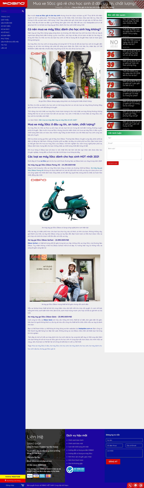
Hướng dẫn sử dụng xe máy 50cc (80, 453)
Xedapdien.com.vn (85, 328)
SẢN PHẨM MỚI (6, 23)
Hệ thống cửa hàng (13, 481)
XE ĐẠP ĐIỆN (5, 35)
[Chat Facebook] (135, 485)
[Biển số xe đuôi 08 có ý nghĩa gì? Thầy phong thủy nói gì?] (114, 115)
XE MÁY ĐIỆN (5, 26)
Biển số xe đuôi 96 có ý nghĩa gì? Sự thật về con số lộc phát (131, 53)
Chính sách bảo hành (75, 440)
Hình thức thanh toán (75, 460)
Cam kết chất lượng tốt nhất (78, 447)
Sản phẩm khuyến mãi (10, 42)
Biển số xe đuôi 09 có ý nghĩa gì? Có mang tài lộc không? (131, 103)
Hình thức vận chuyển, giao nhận (80, 457)
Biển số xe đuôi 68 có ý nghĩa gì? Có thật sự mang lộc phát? (131, 93)
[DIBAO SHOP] (13, 3)
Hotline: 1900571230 (12, 477)
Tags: (30, 346)
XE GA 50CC (5, 29)
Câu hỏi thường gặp (75, 463)
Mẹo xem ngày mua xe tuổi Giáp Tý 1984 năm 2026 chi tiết (131, 21)
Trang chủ (5, 17)
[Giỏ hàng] (22, 485)
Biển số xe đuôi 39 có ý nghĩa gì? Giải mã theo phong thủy (131, 63)
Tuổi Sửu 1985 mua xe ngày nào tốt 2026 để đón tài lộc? (131, 42)
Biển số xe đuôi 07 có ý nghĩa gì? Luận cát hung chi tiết (131, 124)
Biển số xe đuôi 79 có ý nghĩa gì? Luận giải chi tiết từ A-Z (131, 83)
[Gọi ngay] (130, 485)
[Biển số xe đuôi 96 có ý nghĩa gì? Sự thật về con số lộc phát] (114, 54)
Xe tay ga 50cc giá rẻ (47, 349)
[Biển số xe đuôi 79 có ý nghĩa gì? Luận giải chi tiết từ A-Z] (114, 84)
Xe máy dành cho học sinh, (79, 346)
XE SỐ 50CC (5, 32)
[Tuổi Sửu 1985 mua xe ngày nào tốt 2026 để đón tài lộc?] (114, 43)
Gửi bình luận (112, 163)
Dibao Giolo (48, 320)
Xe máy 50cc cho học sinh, (59, 346)
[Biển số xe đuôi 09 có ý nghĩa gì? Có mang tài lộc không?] (114, 105)
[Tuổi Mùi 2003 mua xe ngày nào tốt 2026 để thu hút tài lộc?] (114, 74)
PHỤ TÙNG (5, 39)
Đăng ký (113, 461)
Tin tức (4, 45)
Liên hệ (4, 48)
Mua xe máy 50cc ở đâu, (41, 346)
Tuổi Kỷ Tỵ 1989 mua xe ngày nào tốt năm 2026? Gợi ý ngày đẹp (131, 31)
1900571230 (42, 465)
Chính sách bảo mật (75, 443)
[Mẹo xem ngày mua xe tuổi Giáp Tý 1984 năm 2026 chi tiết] (114, 22)
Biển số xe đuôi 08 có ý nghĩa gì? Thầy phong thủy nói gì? (131, 114)
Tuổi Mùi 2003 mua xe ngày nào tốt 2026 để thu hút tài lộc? (131, 73)
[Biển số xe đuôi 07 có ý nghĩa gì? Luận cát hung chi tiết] (114, 125)
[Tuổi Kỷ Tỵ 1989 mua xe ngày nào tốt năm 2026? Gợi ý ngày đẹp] (114, 32)
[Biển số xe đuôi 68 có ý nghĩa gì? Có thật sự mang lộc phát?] (114, 95)
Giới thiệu (5, 20)
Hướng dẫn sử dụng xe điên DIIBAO (81, 450)
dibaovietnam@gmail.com (42, 461)
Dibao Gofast (33, 243)
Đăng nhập (10, 485)
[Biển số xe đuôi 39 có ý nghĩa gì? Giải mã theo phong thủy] (114, 64)
